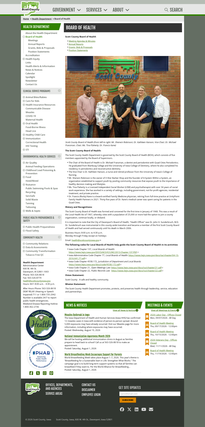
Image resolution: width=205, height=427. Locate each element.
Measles (30, 112)
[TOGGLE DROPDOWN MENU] (23, 97)
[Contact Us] (151, 410)
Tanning (30, 203)
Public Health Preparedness (40, 226)
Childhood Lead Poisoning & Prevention (41, 172)
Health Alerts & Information (40, 66)
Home (26, 18)
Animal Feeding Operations (40, 166)
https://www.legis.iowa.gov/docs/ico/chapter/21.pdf (136, 267)
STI (27, 149)
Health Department (42, 18)
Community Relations (37, 243)
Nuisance (31, 184)
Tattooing (31, 207)
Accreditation (33, 55)
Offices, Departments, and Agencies (59, 387)
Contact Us (31, 84)
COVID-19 (31, 116)
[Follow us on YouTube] (144, 410)
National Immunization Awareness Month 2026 (87, 336)
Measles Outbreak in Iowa (77, 314)
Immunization (33, 138)
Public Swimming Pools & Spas (42, 188)
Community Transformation (40, 251)
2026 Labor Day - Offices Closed (165, 314)
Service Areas (54, 393)
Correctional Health (36, 142)
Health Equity (33, 58)
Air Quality (31, 162)
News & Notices (34, 69)
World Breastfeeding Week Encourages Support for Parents (93, 354)
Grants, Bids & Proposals (41, 47)
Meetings (33, 40)
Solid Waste (32, 199)
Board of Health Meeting (162, 323)
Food (28, 177)
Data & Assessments (36, 247)
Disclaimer (88, 390)
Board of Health (34, 36)
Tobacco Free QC (35, 254)
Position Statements (39, 51)
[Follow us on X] (129, 410)
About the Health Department (41, 33)
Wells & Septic (33, 210)
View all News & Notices (124, 310)
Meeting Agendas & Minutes (82, 41)
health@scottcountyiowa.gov (37, 280)
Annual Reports (36, 44)
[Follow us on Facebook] (122, 410)
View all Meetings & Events (163, 310)
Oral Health (32, 123)
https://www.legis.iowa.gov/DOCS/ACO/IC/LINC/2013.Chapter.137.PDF (103, 252)
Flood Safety (32, 230)
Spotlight (30, 77)
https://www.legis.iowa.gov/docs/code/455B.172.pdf (94, 264)
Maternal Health (34, 119)
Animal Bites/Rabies (36, 97)
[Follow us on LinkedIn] (136, 410)
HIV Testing (32, 145)
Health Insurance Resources (40, 104)
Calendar (30, 73)
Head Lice (31, 131)
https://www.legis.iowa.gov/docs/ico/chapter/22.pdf (136, 270)
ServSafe (30, 195)
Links (28, 62)
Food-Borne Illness (36, 127)
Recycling (31, 192)
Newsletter (31, 80)
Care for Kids (32, 100)
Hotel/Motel (32, 180)
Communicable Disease (38, 108)
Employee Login (91, 395)
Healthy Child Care (35, 134)
